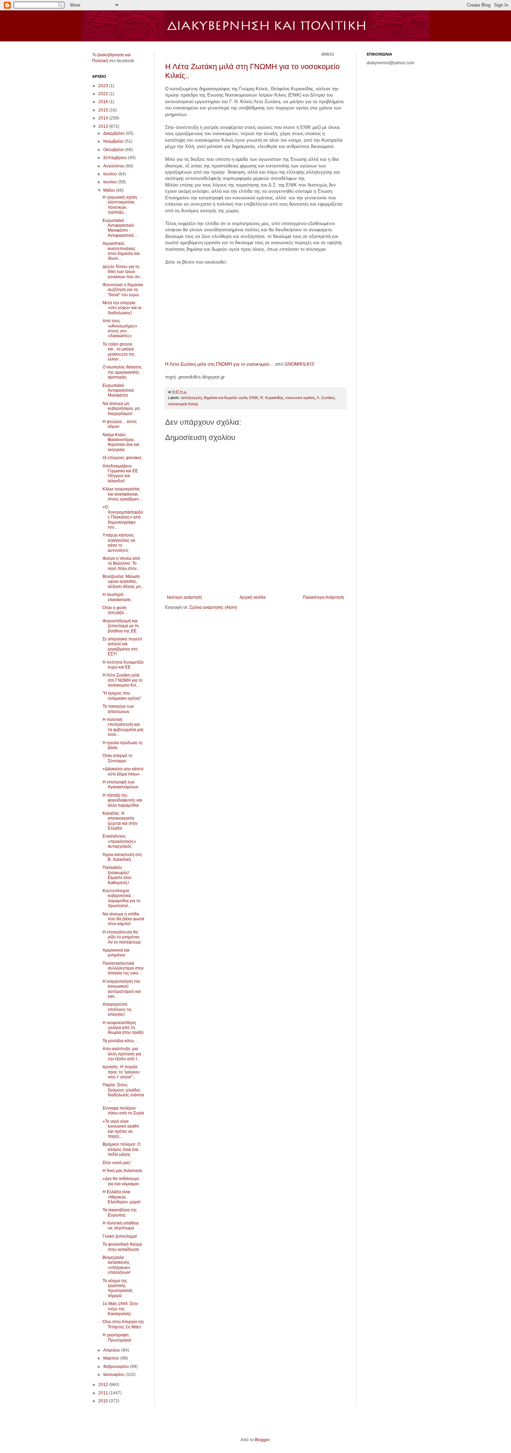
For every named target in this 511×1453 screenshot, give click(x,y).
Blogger (262, 1439)
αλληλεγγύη (191, 398)
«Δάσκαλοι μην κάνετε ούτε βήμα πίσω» (123, 771)
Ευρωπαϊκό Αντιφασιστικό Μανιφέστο (118, 390)
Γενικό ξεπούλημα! (120, 1236)
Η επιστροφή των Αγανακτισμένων (120, 784)
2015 (103, 110)
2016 (103, 101)
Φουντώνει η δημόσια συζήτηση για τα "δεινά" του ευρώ (123, 289)
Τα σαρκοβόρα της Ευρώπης (120, 1212)
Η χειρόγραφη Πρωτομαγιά (117, 1337)
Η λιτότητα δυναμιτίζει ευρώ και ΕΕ (123, 665)
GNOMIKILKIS (299, 364)
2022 (103, 93)
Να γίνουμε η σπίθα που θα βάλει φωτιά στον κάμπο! (123, 919)
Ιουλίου (110, 174)
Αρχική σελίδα (253, 597)
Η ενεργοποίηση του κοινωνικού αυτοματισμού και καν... (122, 989)
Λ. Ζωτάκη (325, 398)
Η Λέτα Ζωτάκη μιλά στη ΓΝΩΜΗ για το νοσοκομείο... (219, 364)
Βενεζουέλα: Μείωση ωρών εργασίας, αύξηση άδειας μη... (123, 581)
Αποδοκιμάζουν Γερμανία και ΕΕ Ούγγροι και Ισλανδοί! (120, 473)
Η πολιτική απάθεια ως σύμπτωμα (121, 1225)
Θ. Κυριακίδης (271, 398)
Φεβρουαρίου (116, 1366)
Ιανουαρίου (114, 1374)
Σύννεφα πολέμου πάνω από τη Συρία (123, 1110)
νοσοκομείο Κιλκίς (183, 404)
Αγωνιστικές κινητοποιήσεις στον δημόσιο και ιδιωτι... (121, 251)
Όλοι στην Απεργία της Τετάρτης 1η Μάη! (123, 1324)
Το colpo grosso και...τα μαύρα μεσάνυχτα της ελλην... (119, 352)
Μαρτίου (111, 1358)
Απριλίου (112, 1350)
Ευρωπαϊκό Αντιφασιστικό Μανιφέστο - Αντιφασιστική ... (120, 228)
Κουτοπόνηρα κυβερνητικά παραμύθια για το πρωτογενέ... (121, 898)
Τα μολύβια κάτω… (120, 1040)
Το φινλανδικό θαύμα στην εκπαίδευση (122, 1247)
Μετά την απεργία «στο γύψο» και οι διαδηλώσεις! (122, 307)
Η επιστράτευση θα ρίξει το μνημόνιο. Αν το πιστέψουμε (122, 937)
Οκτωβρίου (114, 149)
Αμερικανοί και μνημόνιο (116, 952)
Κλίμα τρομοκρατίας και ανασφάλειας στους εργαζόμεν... (122, 494)
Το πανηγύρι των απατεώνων (118, 709)
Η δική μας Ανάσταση (122, 1170)
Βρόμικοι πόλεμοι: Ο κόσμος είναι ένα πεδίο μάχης (121, 1149)
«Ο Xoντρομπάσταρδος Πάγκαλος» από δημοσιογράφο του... (123, 517)
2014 (103, 118)
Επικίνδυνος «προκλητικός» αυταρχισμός (119, 841)
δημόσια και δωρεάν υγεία (225, 398)
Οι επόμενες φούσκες (122, 457)
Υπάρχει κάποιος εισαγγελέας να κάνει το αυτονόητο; (119, 543)
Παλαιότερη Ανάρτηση (323, 597)
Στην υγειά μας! (117, 1162)
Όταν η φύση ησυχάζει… (115, 610)
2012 (103, 1384)
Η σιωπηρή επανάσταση (117, 597)
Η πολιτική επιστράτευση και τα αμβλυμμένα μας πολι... (123, 727)
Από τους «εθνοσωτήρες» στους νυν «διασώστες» (120, 328)
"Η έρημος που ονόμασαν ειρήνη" (122, 695)
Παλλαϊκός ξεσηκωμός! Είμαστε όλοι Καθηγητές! (117, 875)
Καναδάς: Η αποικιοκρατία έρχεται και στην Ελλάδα (120, 821)
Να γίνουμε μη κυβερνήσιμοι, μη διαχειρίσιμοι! (121, 408)
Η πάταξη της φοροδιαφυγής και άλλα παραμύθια (122, 800)
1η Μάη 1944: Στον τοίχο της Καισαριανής (120, 1308)
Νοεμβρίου (114, 141)
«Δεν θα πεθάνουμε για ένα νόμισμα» (121, 1181)
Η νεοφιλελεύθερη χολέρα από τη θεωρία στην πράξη (123, 1027)
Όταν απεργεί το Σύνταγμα (117, 758)
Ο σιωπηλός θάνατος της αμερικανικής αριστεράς (122, 372)
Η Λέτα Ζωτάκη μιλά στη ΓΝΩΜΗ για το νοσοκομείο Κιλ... (123, 680)
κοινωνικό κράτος (300, 398)
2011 (103, 1392)
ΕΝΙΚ (253, 398)
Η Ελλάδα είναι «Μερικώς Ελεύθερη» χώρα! (121, 1196)
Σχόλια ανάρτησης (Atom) (213, 607)
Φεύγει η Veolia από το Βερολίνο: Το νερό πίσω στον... (121, 563)
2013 (103, 126)
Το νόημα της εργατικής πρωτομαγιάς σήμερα (118, 1288)
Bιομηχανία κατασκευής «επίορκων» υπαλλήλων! (116, 1265)
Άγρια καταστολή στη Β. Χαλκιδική (122, 857)
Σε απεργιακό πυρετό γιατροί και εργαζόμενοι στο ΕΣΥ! (122, 646)
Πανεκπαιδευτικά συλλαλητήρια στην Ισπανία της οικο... (123, 968)
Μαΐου (109, 190)
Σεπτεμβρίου (115, 157)
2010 (103, 1400)
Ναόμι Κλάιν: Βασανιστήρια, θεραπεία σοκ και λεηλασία (121, 442)
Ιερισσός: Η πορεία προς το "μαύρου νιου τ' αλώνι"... (121, 1071)
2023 (103, 85)
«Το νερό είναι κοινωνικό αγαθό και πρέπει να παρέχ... (121, 1129)
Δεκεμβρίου (114, 133)
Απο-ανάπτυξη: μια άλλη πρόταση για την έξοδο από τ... (122, 1053)
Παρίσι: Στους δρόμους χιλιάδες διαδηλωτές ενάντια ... (123, 1092)
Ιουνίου (110, 182)
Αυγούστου (114, 166)
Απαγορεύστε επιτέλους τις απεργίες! (117, 1009)
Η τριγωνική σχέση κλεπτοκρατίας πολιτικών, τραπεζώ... (120, 205)
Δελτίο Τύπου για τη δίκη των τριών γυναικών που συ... (123, 271)
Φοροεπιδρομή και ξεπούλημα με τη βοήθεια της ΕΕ (121, 625)
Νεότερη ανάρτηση (184, 597)
